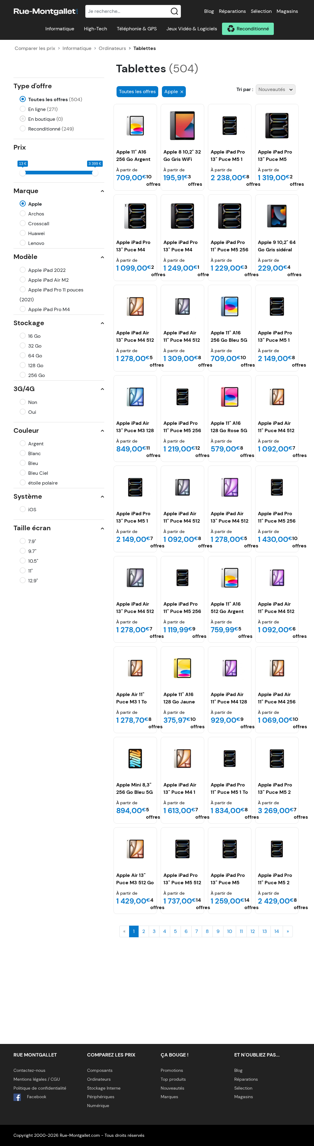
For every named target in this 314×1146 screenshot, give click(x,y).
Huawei (36, 233)
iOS (32, 509)
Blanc (34, 453)
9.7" (32, 551)
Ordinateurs (112, 48)
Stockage (28, 322)
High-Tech (95, 28)
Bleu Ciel (38, 473)
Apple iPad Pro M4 (49, 309)
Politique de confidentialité (39, 1088)
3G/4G (24, 388)
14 (276, 931)
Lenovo (36, 243)
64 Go (35, 355)
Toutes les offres (55, 99)
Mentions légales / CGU (36, 1079)
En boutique (45, 119)
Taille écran (32, 528)
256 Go (36, 375)
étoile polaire (43, 483)
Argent (36, 443)
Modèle (25, 256)
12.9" (33, 580)
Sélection (261, 11)
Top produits (173, 1079)
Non (32, 402)
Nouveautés (172, 1088)
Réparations (232, 11)
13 (264, 931)
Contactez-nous (29, 1070)
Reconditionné (253, 28)
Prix (19, 147)
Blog (209, 11)
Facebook (36, 1096)
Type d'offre (32, 86)
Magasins (287, 11)
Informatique (59, 28)
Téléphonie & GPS (137, 28)
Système (27, 496)
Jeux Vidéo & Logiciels (192, 28)
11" (30, 571)
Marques (169, 1096)
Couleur (26, 430)
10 (229, 931)
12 (253, 931)
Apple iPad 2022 (47, 270)
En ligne (43, 109)
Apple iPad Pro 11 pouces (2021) (51, 295)
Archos (36, 214)
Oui (32, 412)
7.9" (32, 541)
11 (241, 931)
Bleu (33, 463)
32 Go (34, 346)
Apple (35, 204)
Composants (100, 1070)
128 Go (35, 365)
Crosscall (38, 223)
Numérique (98, 1105)
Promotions (172, 1070)
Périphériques (100, 1096)
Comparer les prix (35, 48)
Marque (25, 190)
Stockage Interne (104, 1088)
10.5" (33, 561)
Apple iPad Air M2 (48, 280)
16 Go (34, 336)
